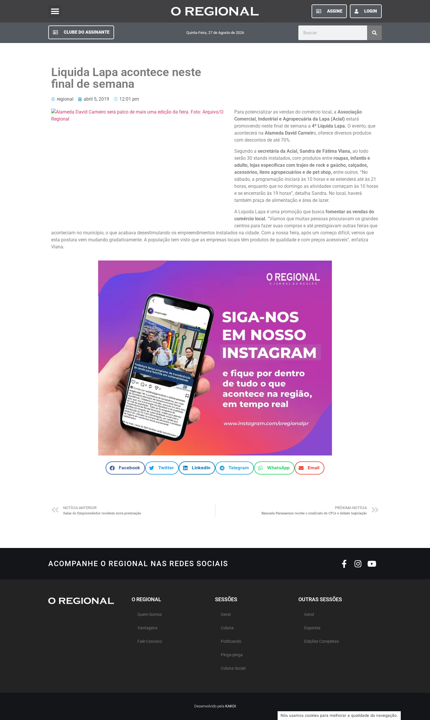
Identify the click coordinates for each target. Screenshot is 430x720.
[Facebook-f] (344, 564)
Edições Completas (321, 641)
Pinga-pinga (232, 654)
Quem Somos (149, 614)
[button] (54, 11)
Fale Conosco (149, 641)
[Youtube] (372, 564)
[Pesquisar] (374, 32)
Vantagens (147, 628)
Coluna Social (233, 668)
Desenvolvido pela (215, 706)
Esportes (312, 628)
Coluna (227, 628)
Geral (226, 614)
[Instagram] (358, 564)
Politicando (231, 641)
